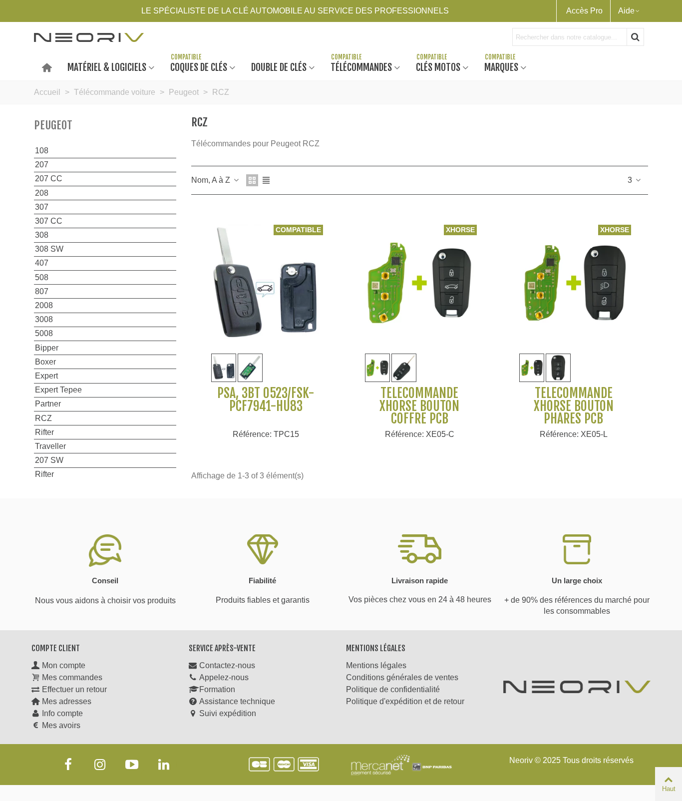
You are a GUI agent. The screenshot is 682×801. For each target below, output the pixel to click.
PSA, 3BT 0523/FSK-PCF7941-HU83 (266, 399)
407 (41, 263)
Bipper (46, 348)
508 (41, 277)
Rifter (44, 432)
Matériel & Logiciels (106, 66)
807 (41, 291)
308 (41, 235)
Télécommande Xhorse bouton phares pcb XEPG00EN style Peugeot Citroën (573, 419)
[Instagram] (100, 765)
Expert (46, 376)
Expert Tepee (58, 390)
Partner (48, 404)
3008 (44, 319)
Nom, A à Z (211, 180)
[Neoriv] (89, 37)
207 (41, 164)
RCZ (43, 418)
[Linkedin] (164, 765)
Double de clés (279, 66)
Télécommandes (361, 66)
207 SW (49, 460)
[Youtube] (132, 765)
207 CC (48, 178)
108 (41, 150)
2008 (44, 305)
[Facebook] (68, 765)
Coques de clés (198, 66)
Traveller (50, 446)
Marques (501, 66)
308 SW (49, 249)
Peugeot (53, 125)
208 (41, 193)
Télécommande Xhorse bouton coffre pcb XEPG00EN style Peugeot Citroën (419, 419)
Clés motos (438, 66)
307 (41, 207)
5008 (44, 333)
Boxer (45, 362)
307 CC (48, 221)
